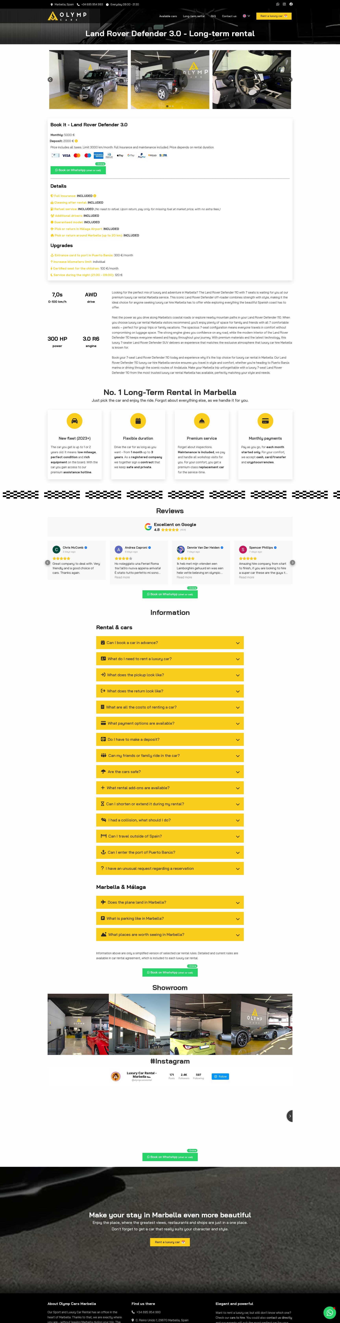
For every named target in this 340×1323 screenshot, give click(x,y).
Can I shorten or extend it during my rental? (144, 803)
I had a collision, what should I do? (139, 819)
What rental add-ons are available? (138, 787)
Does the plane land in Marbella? (136, 902)
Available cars (168, 16)
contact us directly (279, 1317)
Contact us (229, 16)
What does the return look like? (134, 690)
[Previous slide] (50, 79)
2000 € (62, 141)
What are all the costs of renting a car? (141, 707)
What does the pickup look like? (135, 674)
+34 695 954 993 (92, 4)
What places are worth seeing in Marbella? (145, 934)
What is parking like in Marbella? (135, 918)
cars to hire (237, 1317)
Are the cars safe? (124, 771)
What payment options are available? (141, 723)
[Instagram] (284, 4)
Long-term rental (194, 16)
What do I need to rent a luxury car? (139, 658)
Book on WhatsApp (81, 169)
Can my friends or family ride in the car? (143, 755)
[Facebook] (291, 4)
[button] (47, 562)
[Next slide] (290, 79)
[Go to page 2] (170, 106)
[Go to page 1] (167, 106)
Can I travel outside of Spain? (134, 836)
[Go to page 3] (173, 106)
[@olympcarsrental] (116, 1076)
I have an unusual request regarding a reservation (149, 868)
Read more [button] (60, 577)
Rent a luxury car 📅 (170, 1242)
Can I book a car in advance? (132, 642)
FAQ (213, 16)
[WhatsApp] (277, 4)
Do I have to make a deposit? (133, 739)
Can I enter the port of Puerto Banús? (141, 852)
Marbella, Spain (64, 4)
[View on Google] (56, 550)
